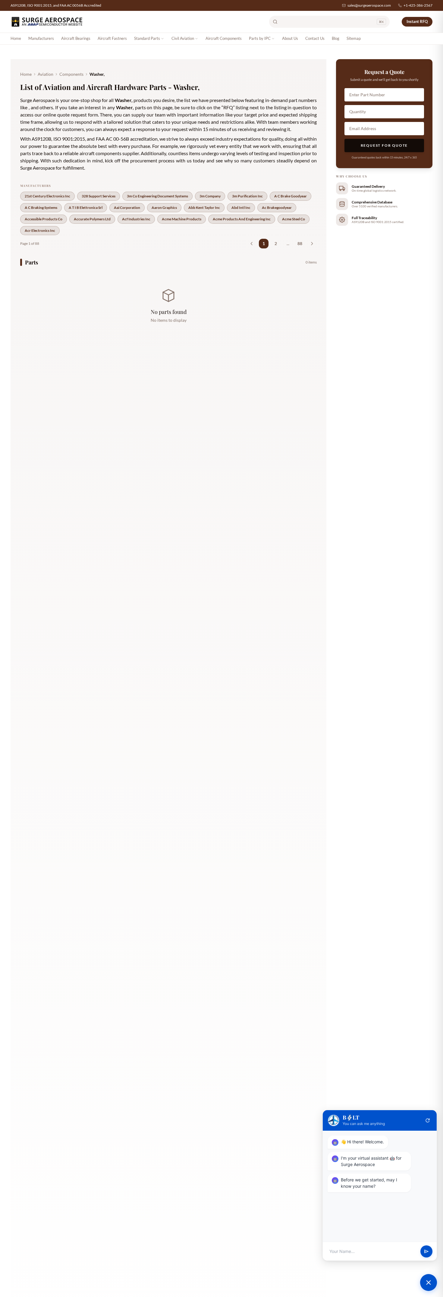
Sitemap (354, 38)
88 (299, 243)
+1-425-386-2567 (418, 5)
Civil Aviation (182, 38)
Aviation (45, 74)
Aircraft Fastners (112, 38)
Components (71, 74)
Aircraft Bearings (75, 38)
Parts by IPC (260, 38)
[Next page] (312, 243)
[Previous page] (251, 243)
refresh (428, 1120)
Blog (335, 38)
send (426, 1251)
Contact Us (315, 38)
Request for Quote (384, 145)
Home (16, 38)
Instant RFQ (417, 21)
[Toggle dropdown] (162, 38)
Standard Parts (147, 38)
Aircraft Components (224, 38)
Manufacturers (41, 38)
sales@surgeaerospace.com (369, 5)
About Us (290, 38)
